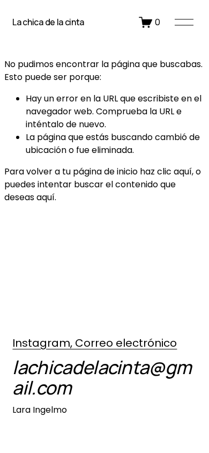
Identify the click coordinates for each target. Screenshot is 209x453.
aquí (45, 197)
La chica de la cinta (48, 22)
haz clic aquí (166, 171)
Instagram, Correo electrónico (94, 342)
